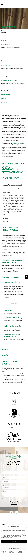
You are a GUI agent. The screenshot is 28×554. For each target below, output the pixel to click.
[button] (26, 527)
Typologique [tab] (6, 218)
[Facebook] (25, 1)
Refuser (14, 545)
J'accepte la (12, 499)
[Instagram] (25, 4)
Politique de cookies (3, 552)
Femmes (14, 143)
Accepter (14, 541)
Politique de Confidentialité (15, 499)
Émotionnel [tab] (5, 221)
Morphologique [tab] (6, 192)
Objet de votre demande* (7, 484)
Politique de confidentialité (11, 552)
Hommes (20, 143)
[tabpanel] (14, 205)
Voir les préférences (14, 548)
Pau (7, 144)
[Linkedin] (25, 6)
